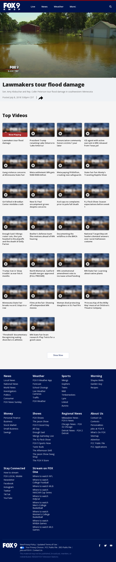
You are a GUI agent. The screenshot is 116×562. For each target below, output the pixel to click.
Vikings (65, 380)
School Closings (40, 387)
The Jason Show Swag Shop (43, 455)
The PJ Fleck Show (42, 439)
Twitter (7, 490)
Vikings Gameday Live (43, 435)
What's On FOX (98, 432)
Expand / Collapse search (110, 6)
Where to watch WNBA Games (40, 522)
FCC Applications (99, 446)
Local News (9, 380)
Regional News (72, 413)
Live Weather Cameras (39, 392)
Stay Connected (14, 468)
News (7, 376)
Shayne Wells (97, 380)
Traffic (36, 397)
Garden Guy (96, 383)
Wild (64, 391)
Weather (38, 376)
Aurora (65, 405)
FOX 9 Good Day (41, 425)
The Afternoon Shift (42, 450)
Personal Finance (12, 417)
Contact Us (96, 417)
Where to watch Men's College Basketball (40, 505)
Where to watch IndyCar (40, 497)
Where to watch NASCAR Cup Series (42, 491)
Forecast (37, 383)
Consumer (9, 398)
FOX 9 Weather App (42, 380)
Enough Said (39, 432)
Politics (7, 394)
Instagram (9, 487)
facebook (99, 545)
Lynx (64, 398)
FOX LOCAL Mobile (13, 476)
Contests (95, 421)
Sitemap (95, 435)
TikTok (7, 494)
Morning (96, 376)
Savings (7, 432)
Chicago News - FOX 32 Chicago (72, 425)
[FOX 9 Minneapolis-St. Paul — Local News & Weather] (14, 6)
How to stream (11, 472)
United (65, 402)
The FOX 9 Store (41, 460)
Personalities (97, 425)
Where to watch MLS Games (43, 528)
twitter (105, 545)
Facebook (8, 483)
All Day (36, 428)
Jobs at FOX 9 (97, 428)
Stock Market (10, 425)
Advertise (95, 439)
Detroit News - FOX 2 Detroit (72, 432)
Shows (37, 413)
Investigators (10, 391)
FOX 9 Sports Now (42, 443)
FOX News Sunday (13, 402)
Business (8, 421)
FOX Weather (39, 401)
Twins (64, 387)
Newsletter (9, 479)
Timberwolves (68, 394)
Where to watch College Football (40, 481)
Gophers (66, 383)
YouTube (8, 497)
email (111, 545)
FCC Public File (98, 443)
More (73, 6)
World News (10, 387)
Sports (66, 376)
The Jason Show (40, 421)
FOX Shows (38, 417)
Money (8, 413)
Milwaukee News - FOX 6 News (71, 419)
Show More (58, 355)
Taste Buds (38, 446)
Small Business (11, 428)
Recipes (94, 387)
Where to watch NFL (43, 476)
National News (11, 383)
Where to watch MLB (43, 486)
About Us (97, 413)
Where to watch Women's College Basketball (41, 514)
